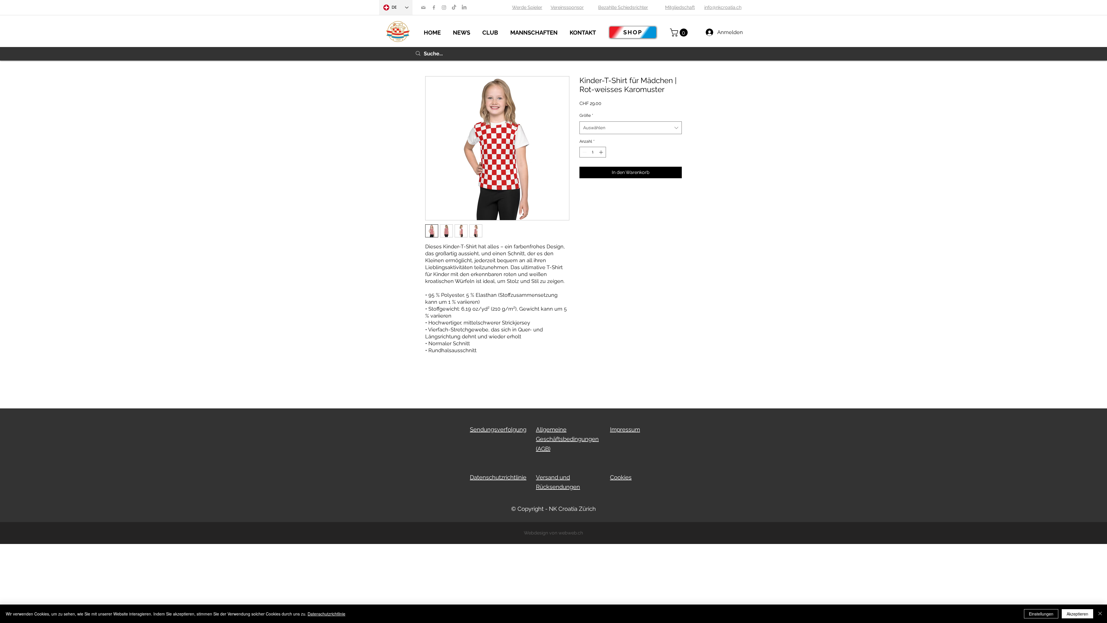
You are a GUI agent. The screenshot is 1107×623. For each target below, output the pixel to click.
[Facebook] (434, 7)
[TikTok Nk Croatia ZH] (454, 7)
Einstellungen (1041, 614)
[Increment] (601, 152)
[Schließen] (1100, 613)
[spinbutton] (593, 152)
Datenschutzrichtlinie (326, 614)
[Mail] (423, 7)
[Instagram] (444, 7)
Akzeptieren (1077, 614)
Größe (586, 115)
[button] (464, 32)
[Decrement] (584, 152)
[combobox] (630, 127)
